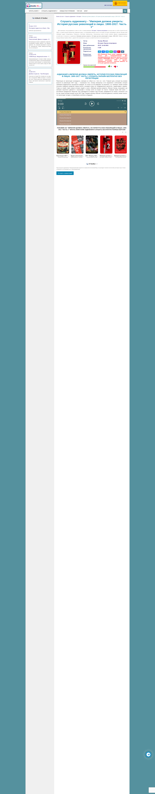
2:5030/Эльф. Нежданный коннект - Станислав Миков (40, 56)
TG (99, 51)
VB (115, 51)
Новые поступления (67, 11)
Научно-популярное (102, 30)
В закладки (109, 5)
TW (107, 51)
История (94, 30)
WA (111, 51)
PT (118, 51)
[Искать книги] (125, 11)
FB (103, 51)
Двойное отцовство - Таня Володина (39, 73)
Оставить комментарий (65, 173)
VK (122, 51)
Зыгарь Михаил (103, 41)
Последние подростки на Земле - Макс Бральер (40, 28)
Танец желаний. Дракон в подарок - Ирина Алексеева (40, 39)
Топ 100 (79, 11)
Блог (86, 11)
